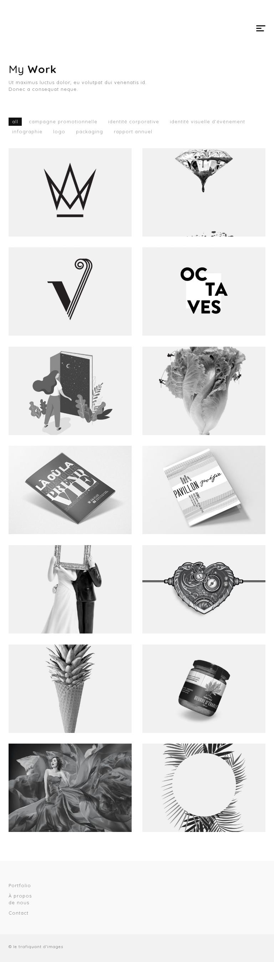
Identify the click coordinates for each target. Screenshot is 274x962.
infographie (27, 131)
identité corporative (133, 121)
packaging (89, 131)
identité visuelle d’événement (207, 121)
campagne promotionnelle (63, 121)
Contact (19, 913)
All (15, 121)
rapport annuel (133, 131)
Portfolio (20, 885)
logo (59, 131)
